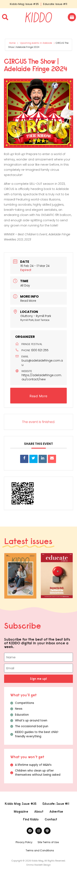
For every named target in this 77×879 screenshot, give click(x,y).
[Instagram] (38, 830)
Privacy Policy (24, 842)
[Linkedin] (43, 459)
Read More (28, 301)
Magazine (21, 811)
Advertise (56, 811)
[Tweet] (33, 459)
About (38, 811)
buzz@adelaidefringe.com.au (42, 362)
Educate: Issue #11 (55, 4)
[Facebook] (30, 830)
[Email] (52, 459)
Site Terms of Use (48, 842)
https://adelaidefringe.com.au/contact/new (42, 377)
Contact (51, 819)
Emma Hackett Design (38, 864)
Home (12, 43)
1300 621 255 (39, 350)
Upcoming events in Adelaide (36, 43)
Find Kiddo (31, 819)
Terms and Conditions (40, 850)
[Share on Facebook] (24, 459)
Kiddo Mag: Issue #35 (24, 4)
